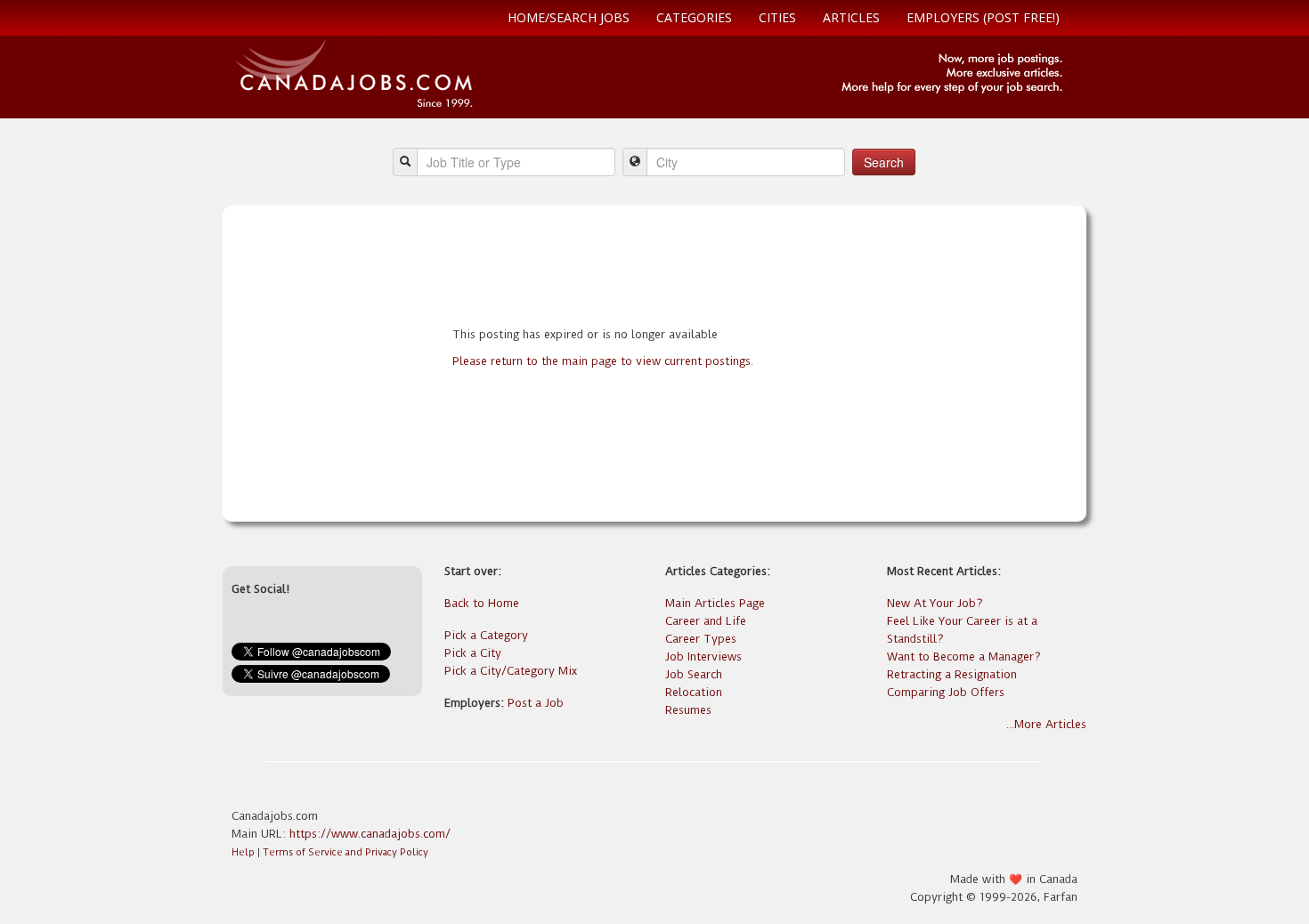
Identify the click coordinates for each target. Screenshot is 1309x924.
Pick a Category (486, 635)
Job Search (693, 674)
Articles (851, 17)
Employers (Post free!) (983, 17)
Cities (777, 17)
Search (884, 162)
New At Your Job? (935, 603)
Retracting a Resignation (952, 674)
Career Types (700, 638)
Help (243, 852)
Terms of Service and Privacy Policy (345, 852)
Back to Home (481, 603)
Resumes (688, 710)
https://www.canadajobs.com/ (370, 833)
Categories (694, 17)
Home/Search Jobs (569, 17)
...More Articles (1046, 724)
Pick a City (472, 653)
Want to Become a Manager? (964, 656)
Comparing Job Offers (945, 692)
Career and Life (705, 621)
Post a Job (536, 702)
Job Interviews (703, 656)
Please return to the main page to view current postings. (602, 361)
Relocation (693, 692)
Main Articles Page (715, 603)
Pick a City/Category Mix (510, 670)
